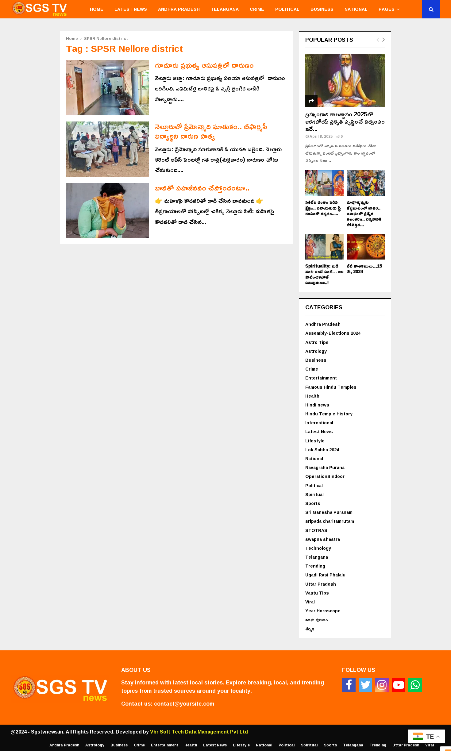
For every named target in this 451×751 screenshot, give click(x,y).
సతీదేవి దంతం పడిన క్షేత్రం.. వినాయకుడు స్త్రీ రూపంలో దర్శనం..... (323, 207)
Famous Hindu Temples (331, 387)
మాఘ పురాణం (316, 619)
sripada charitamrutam (329, 521)
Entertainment (321, 378)
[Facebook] (349, 685)
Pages (387, 9)
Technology (318, 548)
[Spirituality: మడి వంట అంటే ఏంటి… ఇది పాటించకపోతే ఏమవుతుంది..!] (324, 247)
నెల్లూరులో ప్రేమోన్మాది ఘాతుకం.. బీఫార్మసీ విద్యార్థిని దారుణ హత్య (211, 131)
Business (321, 9)
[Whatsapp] (415, 685)
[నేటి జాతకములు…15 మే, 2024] (366, 247)
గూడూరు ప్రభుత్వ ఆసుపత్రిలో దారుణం (204, 65)
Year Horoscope (323, 611)
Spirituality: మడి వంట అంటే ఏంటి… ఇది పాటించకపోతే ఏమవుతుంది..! (324, 274)
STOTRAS (316, 530)
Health (312, 396)
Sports (312, 503)
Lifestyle (315, 441)
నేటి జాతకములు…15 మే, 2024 (364, 268)
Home (96, 9)
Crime (257, 9)
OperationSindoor (325, 476)
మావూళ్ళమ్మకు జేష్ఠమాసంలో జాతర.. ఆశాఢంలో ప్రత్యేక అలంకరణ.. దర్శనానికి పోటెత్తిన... (364, 213)
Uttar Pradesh (320, 584)
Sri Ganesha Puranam (329, 512)
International (319, 422)
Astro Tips (317, 342)
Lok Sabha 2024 (322, 449)
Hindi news (317, 405)
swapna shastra (322, 539)
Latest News (130, 9)
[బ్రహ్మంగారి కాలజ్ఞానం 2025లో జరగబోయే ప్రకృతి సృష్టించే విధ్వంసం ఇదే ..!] (345, 80)
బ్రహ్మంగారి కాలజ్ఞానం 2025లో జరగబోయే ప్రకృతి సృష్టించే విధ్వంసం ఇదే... (345, 121)
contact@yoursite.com (184, 703)
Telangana (225, 9)
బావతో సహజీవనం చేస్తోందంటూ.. (202, 187)
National (356, 9)
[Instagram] (382, 685)
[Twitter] (365, 685)
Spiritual (314, 494)
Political (287, 9)
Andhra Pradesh (179, 9)
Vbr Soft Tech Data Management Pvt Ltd (199, 731)
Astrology (316, 351)
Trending (315, 566)
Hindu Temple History (329, 414)
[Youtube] (398, 685)
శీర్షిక (309, 629)
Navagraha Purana (325, 467)
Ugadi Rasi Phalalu (325, 575)
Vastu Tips (317, 593)
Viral (310, 602)
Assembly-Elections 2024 (332, 333)
